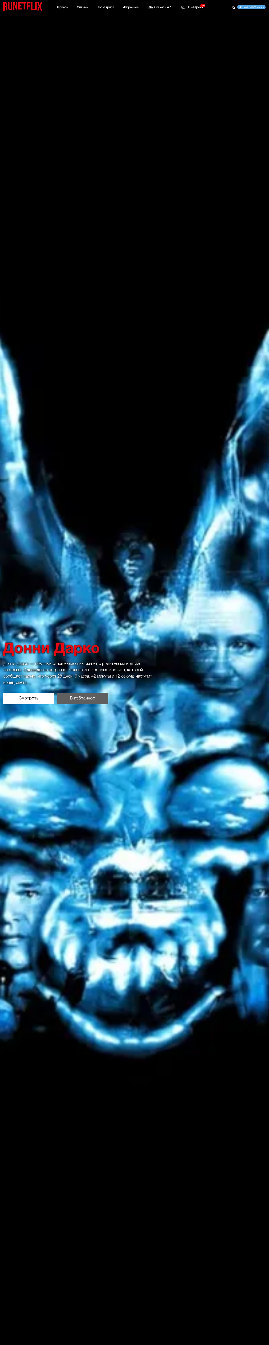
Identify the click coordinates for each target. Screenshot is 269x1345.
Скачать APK (163, 7)
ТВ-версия (195, 7)
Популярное (105, 7)
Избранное (131, 7)
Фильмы (82, 7)
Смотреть (28, 698)
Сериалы (62, 7)
